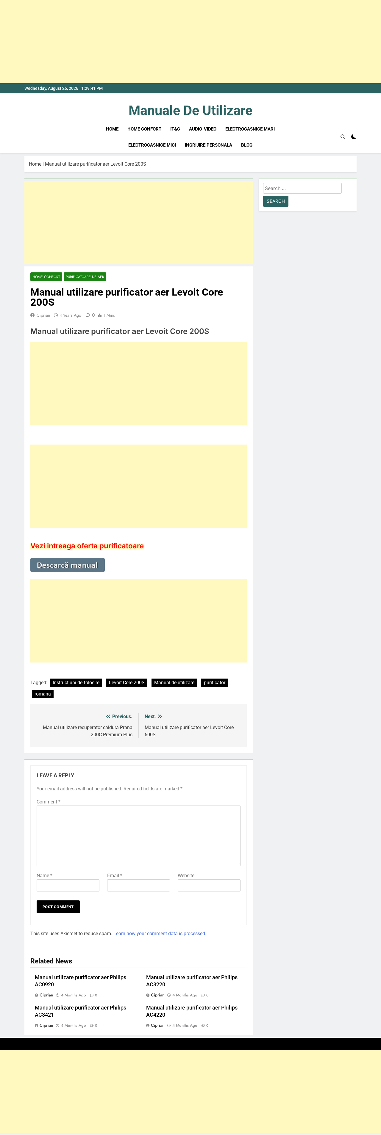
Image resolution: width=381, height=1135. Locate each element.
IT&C (175, 129)
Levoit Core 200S (127, 682)
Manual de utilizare (174, 682)
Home (112, 129)
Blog (246, 145)
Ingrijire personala (208, 145)
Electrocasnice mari (250, 129)
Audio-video (202, 129)
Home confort (144, 129)
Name (44, 875)
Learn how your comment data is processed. (159, 933)
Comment (48, 802)
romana (43, 694)
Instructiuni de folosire (76, 682)
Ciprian (43, 315)
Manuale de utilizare (190, 110)
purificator (214, 682)
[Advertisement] (178, 41)
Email (114, 875)
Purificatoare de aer (85, 276)
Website (186, 875)
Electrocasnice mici (152, 145)
